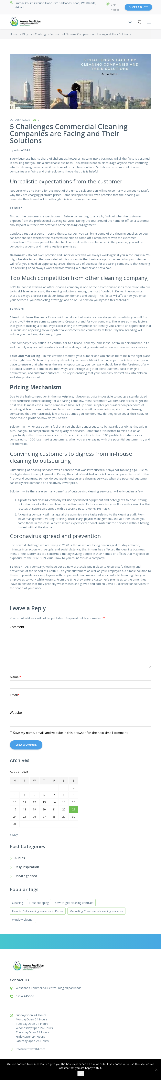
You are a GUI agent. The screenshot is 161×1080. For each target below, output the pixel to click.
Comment (17, 627)
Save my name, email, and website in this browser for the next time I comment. (70, 733)
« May (14, 834)
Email (14, 695)
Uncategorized (26, 876)
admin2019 (22, 150)
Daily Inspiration (27, 867)
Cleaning (17, 903)
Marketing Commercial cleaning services (96, 911)
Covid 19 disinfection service (125, 584)
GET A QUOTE (140, 7)
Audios (20, 858)
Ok (80, 1073)
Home (14, 34)
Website (16, 712)
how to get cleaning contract (74, 903)
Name (15, 677)
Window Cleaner (23, 919)
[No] (156, 1070)
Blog (25, 34)
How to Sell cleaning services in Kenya (37, 911)
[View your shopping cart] (139, 22)
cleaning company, (71, 401)
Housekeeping (39, 903)
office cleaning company (63, 287)
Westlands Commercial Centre (36, 988)
